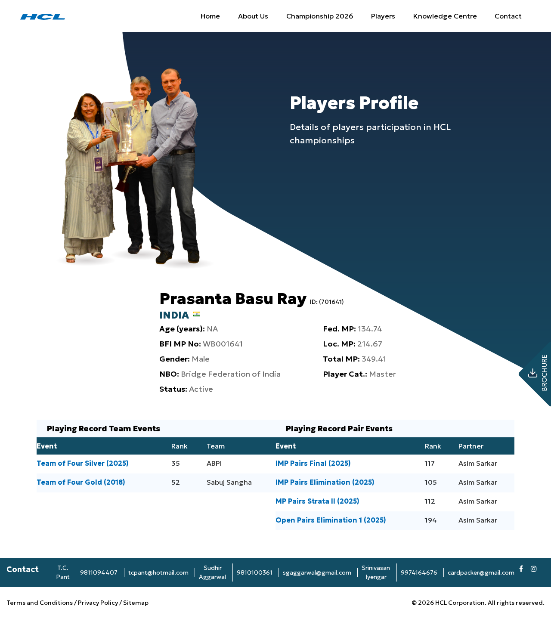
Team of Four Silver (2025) (83, 463)
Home (210, 16)
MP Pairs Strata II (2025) (317, 501)
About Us (253, 16)
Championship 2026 (319, 16)
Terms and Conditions (40, 602)
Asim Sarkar (477, 463)
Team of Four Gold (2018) (81, 482)
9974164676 (419, 572)
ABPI (214, 463)
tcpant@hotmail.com (158, 572)
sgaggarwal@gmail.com (317, 572)
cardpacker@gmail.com (481, 572)
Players (383, 16)
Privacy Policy (98, 602)
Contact (508, 16)
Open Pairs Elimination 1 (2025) (331, 520)
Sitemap (136, 602)
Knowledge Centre (445, 16)
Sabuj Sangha (229, 482)
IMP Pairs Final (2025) (313, 463)
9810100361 (254, 572)
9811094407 (99, 572)
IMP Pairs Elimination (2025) (325, 482)
